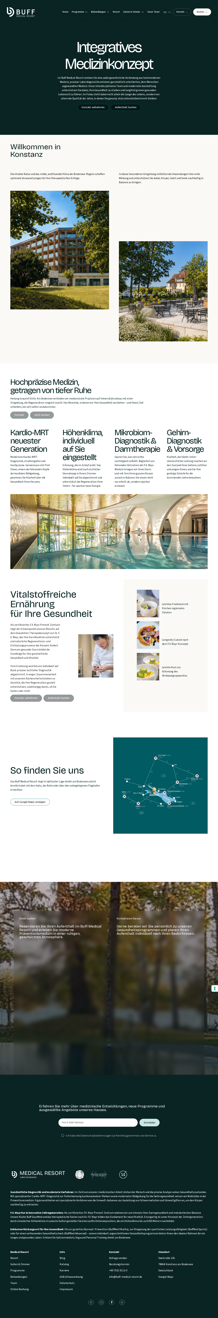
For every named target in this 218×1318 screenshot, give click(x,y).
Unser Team (154, 12)
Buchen (202, 11)
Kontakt (182, 11)
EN (169, 12)
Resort (116, 12)
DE (165, 12)
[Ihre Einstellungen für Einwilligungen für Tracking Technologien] (214, 988)
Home (65, 12)
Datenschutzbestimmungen (95, 1136)
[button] (80, 12)
